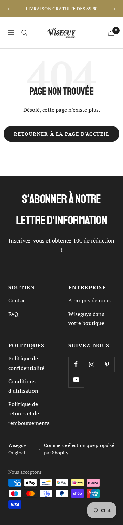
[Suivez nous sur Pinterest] (106, 364)
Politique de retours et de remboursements (29, 413)
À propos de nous (89, 300)
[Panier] (111, 33)
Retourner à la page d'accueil (61, 134)
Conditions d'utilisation (23, 386)
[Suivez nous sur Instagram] (91, 364)
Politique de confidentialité (26, 363)
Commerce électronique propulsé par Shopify (79, 449)
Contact (17, 300)
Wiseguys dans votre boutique (86, 318)
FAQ (13, 313)
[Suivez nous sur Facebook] (76, 364)
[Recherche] (24, 33)
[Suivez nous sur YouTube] (76, 379)
